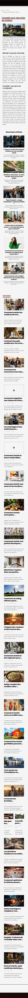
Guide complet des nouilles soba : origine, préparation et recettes (13, 687)
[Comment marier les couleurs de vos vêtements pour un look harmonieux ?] (14, 304)
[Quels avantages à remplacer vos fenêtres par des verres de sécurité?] (14, 901)
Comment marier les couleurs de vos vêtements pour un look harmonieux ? (13, 315)
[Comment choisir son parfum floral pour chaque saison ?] (14, 533)
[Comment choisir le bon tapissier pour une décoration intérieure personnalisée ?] (14, 647)
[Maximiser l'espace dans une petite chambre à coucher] (14, 562)
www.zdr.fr (12, 65)
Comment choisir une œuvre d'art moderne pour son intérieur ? (13, 486)
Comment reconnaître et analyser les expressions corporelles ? (14, 252)
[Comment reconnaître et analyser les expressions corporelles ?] (13, 243)
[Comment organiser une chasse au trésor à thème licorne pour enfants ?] (14, 390)
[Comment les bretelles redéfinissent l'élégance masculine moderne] (14, 790)
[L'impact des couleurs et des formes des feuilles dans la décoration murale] (14, 619)
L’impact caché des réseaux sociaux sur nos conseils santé (14, 151)
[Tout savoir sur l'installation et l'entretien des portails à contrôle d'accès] (14, 762)
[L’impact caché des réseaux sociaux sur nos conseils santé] (13, 141)
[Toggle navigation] (3, 3)
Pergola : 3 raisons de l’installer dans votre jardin (13, 939)
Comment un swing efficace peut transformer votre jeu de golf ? (13, 601)
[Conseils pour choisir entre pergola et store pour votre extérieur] (19, 816)
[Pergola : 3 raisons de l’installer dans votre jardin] (14, 929)
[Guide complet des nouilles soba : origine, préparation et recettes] (14, 676)
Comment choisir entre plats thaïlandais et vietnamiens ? (12, 516)
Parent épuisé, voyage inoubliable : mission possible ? (14, 201)
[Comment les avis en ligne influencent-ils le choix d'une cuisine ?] (13, 268)
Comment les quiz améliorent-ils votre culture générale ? (13, 343)
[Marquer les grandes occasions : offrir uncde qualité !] (8, 816)
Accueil (2, 10)
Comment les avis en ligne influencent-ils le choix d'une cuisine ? (14, 277)
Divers (7, 10)
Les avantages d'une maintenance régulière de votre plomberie (13, 430)
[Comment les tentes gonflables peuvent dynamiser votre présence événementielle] (14, 733)
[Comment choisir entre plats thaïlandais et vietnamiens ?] (14, 504)
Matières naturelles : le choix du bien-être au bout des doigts (14, 176)
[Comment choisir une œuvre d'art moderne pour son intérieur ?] (14, 476)
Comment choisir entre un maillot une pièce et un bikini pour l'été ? (14, 716)
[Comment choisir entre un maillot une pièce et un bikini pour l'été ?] (14, 705)
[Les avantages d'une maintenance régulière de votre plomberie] (14, 419)
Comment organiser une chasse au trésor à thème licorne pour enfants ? (13, 401)
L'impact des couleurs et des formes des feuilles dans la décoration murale (14, 630)
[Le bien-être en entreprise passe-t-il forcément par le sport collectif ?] (13, 217)
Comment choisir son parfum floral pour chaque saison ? (13, 543)
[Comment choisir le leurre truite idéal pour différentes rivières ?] (14, 447)
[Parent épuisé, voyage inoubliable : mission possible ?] (13, 192)
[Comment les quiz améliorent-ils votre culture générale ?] (14, 333)
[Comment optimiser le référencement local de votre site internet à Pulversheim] (14, 872)
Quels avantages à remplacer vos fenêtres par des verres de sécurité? (12, 912)
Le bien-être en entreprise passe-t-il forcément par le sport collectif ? (14, 227)
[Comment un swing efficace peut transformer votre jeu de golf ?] (14, 590)
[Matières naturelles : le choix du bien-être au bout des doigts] (13, 167)
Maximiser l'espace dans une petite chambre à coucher (12, 572)
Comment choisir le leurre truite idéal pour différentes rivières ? (13, 458)
